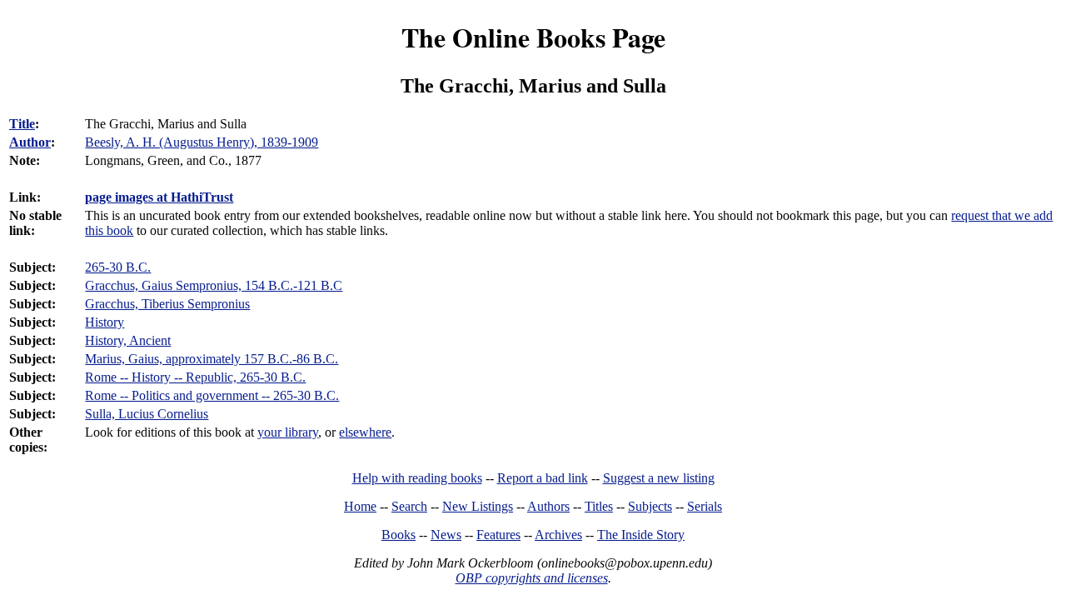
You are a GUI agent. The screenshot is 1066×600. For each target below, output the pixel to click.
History (104, 322)
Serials (704, 506)
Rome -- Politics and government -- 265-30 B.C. (212, 395)
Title (22, 124)
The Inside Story (641, 535)
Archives (558, 535)
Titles (599, 506)
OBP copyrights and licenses (532, 578)
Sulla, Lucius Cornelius (146, 414)
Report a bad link (542, 478)
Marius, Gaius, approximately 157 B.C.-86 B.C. (211, 359)
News (446, 535)
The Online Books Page (533, 37)
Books (398, 535)
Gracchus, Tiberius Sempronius (167, 304)
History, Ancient (128, 340)
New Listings (477, 506)
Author (30, 142)
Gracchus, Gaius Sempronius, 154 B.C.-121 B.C (213, 285)
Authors (548, 506)
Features (498, 535)
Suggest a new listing (659, 478)
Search (409, 506)
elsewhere (365, 432)
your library (287, 432)
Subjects (650, 506)
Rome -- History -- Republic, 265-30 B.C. (195, 377)
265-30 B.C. (118, 267)
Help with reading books (417, 478)
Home (360, 506)
